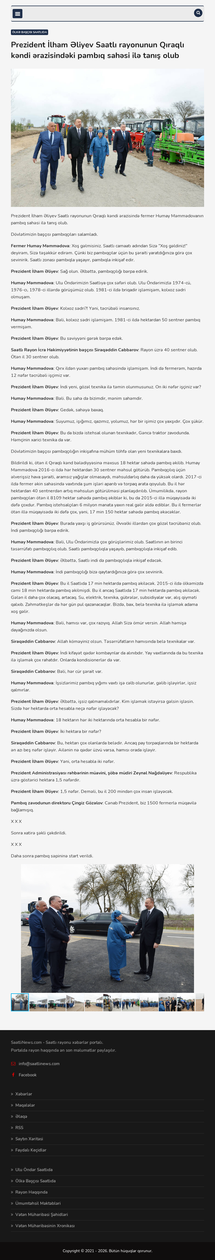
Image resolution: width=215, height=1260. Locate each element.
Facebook (28, 1075)
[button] (199, 869)
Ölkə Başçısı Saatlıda (29, 32)
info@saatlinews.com (39, 1064)
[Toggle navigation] (17, 13)
